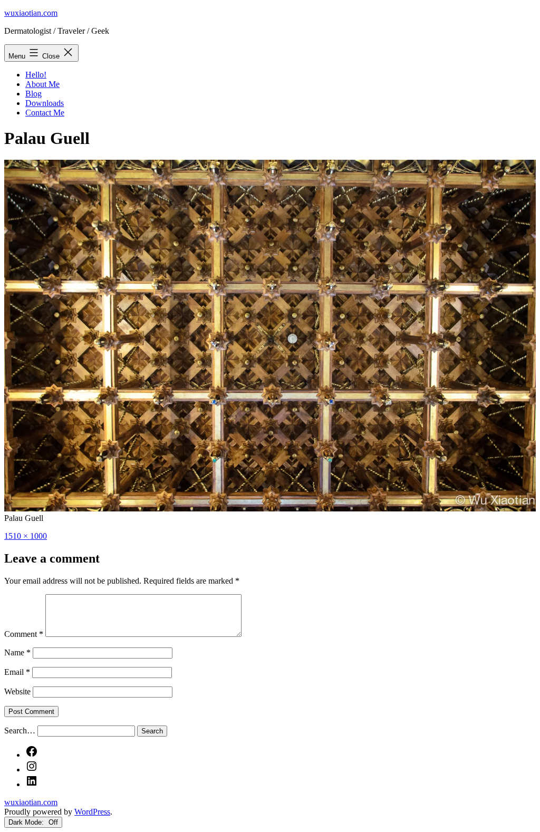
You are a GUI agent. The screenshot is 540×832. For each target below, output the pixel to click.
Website (17, 691)
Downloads (44, 103)
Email (17, 671)
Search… (19, 730)
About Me (42, 84)
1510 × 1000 (25, 535)
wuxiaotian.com (30, 12)
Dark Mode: (27, 822)
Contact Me (44, 112)
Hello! (35, 74)
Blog (33, 93)
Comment (23, 634)
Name (17, 652)
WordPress (92, 811)
